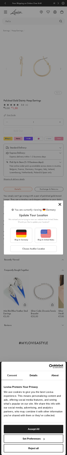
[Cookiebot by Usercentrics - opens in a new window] (49, 366)
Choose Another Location (33, 248)
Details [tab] (34, 375)
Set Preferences (32, 438)
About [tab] (55, 375)
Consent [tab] (12, 375)
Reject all (33, 448)
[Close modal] (60, 204)
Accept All (33, 429)
